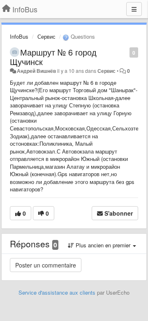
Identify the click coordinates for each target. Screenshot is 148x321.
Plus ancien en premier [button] (103, 245)
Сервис (46, 36)
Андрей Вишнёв (36, 70)
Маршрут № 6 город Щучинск (53, 56)
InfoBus (19, 36)
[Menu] (134, 9)
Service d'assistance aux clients (56, 292)
